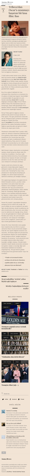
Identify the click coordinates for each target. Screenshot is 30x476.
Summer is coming (11, 410)
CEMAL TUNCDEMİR (7, 303)
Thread (22, 399)
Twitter (20, 269)
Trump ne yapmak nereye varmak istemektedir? (14, 328)
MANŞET (17, 303)
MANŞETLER (6, 307)
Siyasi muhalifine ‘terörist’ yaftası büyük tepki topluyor (14, 280)
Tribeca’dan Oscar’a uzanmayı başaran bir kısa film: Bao (19, 11)
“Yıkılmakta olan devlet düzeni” (13, 357)
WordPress (9, 471)
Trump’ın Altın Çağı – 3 (10, 385)
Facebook (13, 269)
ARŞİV (5, 333)
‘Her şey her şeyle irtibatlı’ (13, 423)
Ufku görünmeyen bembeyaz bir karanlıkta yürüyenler (15, 437)
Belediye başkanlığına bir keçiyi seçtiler (17, 287)
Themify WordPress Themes (19, 471)
